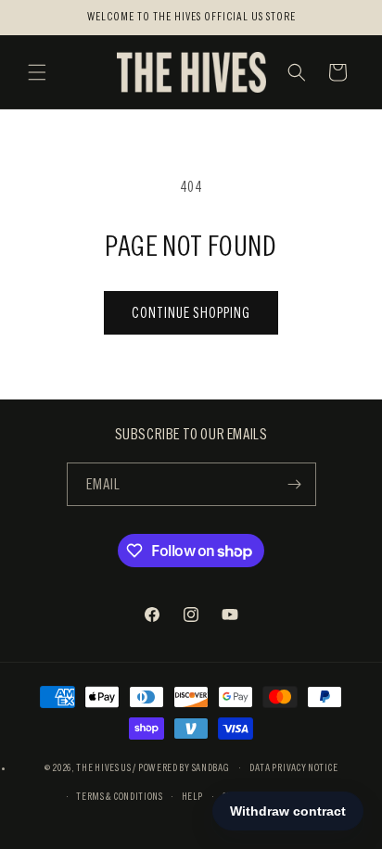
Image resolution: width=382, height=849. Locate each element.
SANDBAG (211, 767)
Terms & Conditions (119, 796)
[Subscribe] (294, 484)
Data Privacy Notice (293, 767)
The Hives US (103, 767)
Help (192, 796)
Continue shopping (191, 313)
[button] (37, 72)
